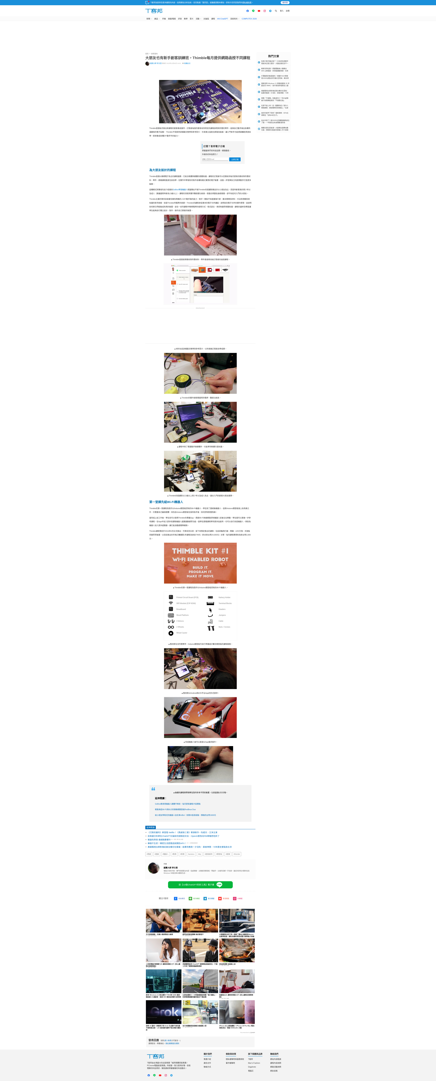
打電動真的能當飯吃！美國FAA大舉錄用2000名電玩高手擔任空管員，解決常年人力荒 (275, 78)
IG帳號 (240, 898)
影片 (191, 19)
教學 (186, 19)
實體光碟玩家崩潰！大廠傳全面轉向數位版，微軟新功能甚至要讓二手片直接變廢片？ (274, 130)
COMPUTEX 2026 (249, 19)
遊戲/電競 (172, 19)
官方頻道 (211, 898)
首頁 (147, 53)
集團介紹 (207, 1059)
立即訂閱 (235, 160)
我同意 (285, 3)
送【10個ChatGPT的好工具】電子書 (196, 885)
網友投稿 (273, 1071)
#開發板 (219, 854)
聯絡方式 (207, 1067)
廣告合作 (207, 1063)
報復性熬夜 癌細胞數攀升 (159, 840)
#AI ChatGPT (222, 19)
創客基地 (154, 53)
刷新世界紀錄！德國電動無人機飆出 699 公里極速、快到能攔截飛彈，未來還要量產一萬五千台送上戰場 (274, 71)
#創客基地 (208, 854)
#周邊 (149, 854)
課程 (213, 19)
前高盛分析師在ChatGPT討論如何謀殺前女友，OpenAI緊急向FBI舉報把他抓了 (183, 836)
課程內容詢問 (275, 1063)
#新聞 (182, 854)
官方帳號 (196, 898)
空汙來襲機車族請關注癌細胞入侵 (194, 1026)
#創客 (228, 854)
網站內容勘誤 (275, 1059)
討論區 (206, 19)
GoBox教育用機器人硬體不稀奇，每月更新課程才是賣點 (178, 804)
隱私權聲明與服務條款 (235, 1059)
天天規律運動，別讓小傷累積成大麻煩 (159, 934)
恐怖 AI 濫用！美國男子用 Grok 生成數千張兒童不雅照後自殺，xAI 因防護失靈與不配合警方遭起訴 (163, 1028)
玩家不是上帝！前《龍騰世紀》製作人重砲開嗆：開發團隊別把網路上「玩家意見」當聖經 (274, 108)
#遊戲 (157, 854)
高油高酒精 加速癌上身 (227, 964)
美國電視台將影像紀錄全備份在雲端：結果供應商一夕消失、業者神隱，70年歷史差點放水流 (190, 847)
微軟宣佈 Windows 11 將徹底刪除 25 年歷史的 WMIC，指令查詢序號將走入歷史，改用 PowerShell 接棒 (275, 85)
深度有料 (234, 19)
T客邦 (250, 1059)
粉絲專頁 (181, 898)
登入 (282, 11)
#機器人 (165, 854)
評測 (180, 19)
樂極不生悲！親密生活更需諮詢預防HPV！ (167, 843)
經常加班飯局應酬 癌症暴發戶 (193, 934)
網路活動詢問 (275, 1067)
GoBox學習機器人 (180, 190)
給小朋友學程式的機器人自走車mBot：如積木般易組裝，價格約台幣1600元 (185, 815)
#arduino (191, 854)
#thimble (237, 854)
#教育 (174, 854)
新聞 (148, 19)
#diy (199, 854)
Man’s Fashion (254, 1063)
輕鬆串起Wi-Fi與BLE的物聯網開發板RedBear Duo (175, 809)
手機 (164, 19)
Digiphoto (252, 1067)
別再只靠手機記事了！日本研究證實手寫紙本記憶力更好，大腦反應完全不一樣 (274, 63)
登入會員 (168, 1040)
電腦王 (251, 1071)
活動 (197, 19)
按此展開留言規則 (172, 1043)
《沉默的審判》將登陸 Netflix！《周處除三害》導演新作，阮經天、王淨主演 (182, 832)
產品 (156, 19)
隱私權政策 (246, 3)
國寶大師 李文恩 (156, 63)
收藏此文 (187, 63)
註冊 (288, 11)
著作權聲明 (230, 1063)
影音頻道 (226, 898)
